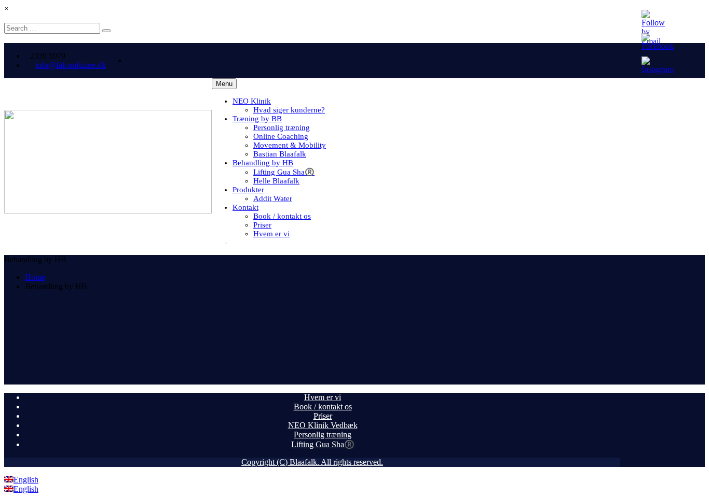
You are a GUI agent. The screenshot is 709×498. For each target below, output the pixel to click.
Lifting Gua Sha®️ (284, 172)
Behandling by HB (263, 163)
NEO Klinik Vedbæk (323, 425)
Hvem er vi (271, 234)
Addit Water (272, 198)
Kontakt (245, 207)
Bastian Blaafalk (279, 154)
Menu (224, 84)
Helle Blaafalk (276, 181)
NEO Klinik (252, 101)
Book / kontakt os (282, 216)
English (25, 479)
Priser (262, 225)
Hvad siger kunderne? (289, 110)
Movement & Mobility (289, 145)
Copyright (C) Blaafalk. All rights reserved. (312, 462)
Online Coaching (280, 136)
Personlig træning (281, 127)
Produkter (248, 190)
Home (35, 277)
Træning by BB (257, 119)
